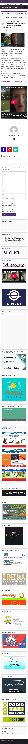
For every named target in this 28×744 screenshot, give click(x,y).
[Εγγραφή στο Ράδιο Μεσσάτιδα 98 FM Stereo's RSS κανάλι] (2, 1)
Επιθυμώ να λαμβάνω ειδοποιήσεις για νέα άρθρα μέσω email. (13, 210)
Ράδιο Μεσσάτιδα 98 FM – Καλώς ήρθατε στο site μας (15, 14)
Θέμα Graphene (13, 742)
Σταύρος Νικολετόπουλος (11, 29)
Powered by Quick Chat (7, 733)
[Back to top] (24, 740)
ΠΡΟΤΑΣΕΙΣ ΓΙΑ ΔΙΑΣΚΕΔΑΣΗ (13, 17)
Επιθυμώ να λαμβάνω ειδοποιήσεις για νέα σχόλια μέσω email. (13, 204)
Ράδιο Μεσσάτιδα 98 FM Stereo (9, 7)
